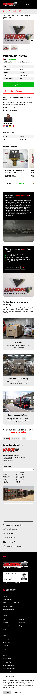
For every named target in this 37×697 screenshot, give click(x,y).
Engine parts (6, 642)
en (8, 556)
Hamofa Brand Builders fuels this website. (11, 590)
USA (24, 438)
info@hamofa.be (8, 460)
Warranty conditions (9, 668)
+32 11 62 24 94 (8, 459)
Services (5, 622)
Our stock (11, 16)
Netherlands (15, 438)
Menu (27, 4)
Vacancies (22, 622)
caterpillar (27, 16)
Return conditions (8, 672)
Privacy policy (7, 662)
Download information (15, 91)
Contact (5, 629)
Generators (6, 645)
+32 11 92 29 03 (10, 107)
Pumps (5, 649)
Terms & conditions (8, 665)
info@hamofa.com (11, 110)
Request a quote (13, 85)
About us (21, 619)
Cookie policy (7, 658)
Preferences (17, 692)
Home (5, 16)
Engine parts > (19, 16)
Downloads (6, 626)
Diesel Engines (7, 639)
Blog (20, 626)
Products (6, 635)
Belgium (6, 438)
